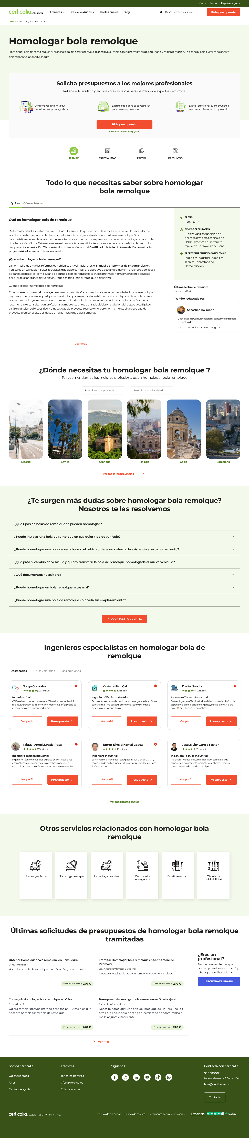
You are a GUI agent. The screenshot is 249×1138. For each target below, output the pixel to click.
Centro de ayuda (19, 1089)
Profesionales (109, 12)
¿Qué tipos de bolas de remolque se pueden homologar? (58, 524)
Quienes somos (19, 1075)
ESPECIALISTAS (107, 158)
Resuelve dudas (81, 12)
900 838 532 (212, 1073)
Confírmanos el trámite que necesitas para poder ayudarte (51, 107)
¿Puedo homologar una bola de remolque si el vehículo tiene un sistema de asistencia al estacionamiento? (96, 549)
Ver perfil (27, 721)
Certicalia (13, 21)
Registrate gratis (219, 981)
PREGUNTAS (175, 158)
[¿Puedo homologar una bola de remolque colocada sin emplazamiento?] (233, 600)
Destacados (19, 671)
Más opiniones (71, 671)
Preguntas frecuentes (124, 618)
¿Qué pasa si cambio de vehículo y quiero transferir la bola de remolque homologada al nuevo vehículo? (94, 562)
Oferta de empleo (72, 1082)
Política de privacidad (109, 1114)
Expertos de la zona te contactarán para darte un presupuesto (131, 107)
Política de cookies (134, 1114)
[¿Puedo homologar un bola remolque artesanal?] (233, 587)
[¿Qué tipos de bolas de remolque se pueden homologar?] (233, 524)
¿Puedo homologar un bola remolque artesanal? (51, 587)
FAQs (12, 1082)
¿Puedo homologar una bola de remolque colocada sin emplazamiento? (70, 600)
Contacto (215, 1097)
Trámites (56, 12)
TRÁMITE (74, 158)
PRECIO (141, 158)
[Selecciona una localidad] (152, 390)
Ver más (103, 1041)
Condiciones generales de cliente (166, 1114)
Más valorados (45, 671)
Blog (127, 12)
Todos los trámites (72, 1075)
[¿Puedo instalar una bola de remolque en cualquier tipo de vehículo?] (233, 537)
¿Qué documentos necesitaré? (37, 575)
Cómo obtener (33, 203)
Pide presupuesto (223, 12)
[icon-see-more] (89, 344)
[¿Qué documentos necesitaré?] (233, 575)
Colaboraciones (70, 1089)
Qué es (15, 203)
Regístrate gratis (230, 3)
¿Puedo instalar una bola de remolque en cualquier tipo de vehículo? (67, 537)
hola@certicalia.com (217, 1084)
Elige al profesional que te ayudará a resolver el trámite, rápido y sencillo (209, 107)
